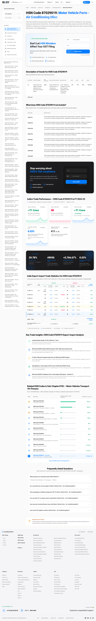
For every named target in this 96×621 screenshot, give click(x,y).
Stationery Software (58, 556)
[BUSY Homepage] (12, 2)
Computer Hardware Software (40, 547)
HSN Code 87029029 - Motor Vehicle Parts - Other (11, 290)
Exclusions (9, 36)
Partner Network (6, 584)
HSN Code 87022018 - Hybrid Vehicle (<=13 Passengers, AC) (12, 134)
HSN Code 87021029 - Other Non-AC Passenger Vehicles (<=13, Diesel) (11, 103)
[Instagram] (93, 618)
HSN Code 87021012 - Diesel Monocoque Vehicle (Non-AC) (11, 71)
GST (61, 2)
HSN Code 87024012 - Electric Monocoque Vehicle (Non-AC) (11, 210)
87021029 (30, 156)
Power (4, 542)
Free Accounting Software (23, 579)
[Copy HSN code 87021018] (34, 128)
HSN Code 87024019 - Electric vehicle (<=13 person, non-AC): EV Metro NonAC (12, 221)
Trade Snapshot (10, 39)
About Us (4, 575)
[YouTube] (88, 618)
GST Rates (77, 575)
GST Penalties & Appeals (59, 591)
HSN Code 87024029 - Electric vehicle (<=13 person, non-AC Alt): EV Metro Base (11, 242)
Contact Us (4, 577)
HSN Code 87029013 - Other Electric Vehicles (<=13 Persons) (12, 259)
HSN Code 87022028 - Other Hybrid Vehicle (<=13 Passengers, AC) (11, 154)
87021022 (30, 145)
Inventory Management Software (82, 554)
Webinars (20, 584)
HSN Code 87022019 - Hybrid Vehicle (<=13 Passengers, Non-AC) (12, 139)
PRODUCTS (49, 2)
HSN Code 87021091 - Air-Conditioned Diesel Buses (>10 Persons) (12, 109)
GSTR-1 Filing (57, 579)
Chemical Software (37, 545)
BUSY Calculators (21, 588)
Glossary (35, 579)
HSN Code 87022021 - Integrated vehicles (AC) (10, 144)
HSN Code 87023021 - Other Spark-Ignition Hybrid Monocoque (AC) (11, 186)
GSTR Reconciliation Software (81, 549)
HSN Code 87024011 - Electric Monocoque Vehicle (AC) (11, 206)
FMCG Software (36, 556)
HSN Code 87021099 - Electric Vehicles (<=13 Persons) (11, 119)
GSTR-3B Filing (57, 582)
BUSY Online (21, 537)
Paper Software (57, 547)
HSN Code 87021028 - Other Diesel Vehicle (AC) (11, 98)
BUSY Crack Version (70, 618)
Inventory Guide (36, 577)
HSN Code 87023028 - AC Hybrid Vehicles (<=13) (12, 196)
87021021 (30, 139)
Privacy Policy (61, 618)
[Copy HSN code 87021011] (34, 117)
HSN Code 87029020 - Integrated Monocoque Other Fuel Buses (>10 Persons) (11, 269)
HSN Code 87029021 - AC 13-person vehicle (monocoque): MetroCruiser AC (11, 275)
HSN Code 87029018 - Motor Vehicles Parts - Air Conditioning (12, 264)
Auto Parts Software (37, 540)
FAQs (8, 51)
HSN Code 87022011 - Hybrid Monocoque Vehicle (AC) (11, 123)
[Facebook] (90, 618)
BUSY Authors (36, 584)
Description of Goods (12, 33)
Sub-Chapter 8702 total (31, 323)
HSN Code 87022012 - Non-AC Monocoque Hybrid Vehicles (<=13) (11, 129)
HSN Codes (33, 7)
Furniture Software (37, 558)
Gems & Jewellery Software (60, 538)
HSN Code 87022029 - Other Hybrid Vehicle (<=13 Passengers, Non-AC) (11, 160)
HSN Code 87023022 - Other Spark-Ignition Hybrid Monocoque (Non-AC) (11, 191)
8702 (45, 84)
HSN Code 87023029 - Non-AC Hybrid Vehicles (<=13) (11, 201)
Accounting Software (8, 531)
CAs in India (36, 582)
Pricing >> (20, 547)
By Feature (77, 535)
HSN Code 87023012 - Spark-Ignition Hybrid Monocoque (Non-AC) (11, 171)
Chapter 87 (47, 7)
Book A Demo (77, 51)
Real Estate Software (58, 551)
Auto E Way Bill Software (80, 545)
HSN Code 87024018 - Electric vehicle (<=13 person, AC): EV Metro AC (11, 215)
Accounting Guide (37, 575)
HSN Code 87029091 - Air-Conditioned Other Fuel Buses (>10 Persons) (11, 296)
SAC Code (77, 588)
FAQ (19, 591)
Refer (3, 586)
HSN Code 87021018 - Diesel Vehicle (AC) (11, 76)
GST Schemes (57, 584)
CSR (38, 618)
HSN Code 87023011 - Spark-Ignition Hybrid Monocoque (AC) (12, 165)
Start (4, 538)
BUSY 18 (20, 595)
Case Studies (20, 582)
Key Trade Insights (11, 45)
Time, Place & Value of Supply (60, 588)
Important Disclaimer (12, 54)
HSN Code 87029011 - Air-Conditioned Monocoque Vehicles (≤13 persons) (11, 248)
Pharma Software (58, 549)
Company (4, 571)
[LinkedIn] (85, 618)
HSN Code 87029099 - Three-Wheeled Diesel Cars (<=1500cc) (12, 305)
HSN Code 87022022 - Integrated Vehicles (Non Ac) (11, 149)
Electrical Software (37, 549)
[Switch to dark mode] (92, 2)
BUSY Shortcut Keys (37, 586)
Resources (20, 571)
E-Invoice (77, 579)
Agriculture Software (37, 538)
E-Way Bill (77, 582)
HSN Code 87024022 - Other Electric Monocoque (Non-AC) (11, 232)
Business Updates (37, 591)
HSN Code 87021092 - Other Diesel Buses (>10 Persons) (11, 114)
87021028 (30, 150)
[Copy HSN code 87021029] (34, 156)
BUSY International (6, 582)
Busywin (35, 588)
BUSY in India (5, 579)
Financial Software (79, 542)
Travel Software (57, 558)
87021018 (30, 128)
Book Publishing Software (39, 542)
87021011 (30, 117)
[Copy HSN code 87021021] (34, 140)
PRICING (57, 2)
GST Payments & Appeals (59, 586)
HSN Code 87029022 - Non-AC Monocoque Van (11, 280)
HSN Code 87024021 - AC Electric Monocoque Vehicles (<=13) (11, 227)
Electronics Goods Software (39, 551)
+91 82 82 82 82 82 (12, 610)
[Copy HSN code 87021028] (34, 151)
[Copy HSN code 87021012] (34, 123)
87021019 (30, 134)
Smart (4, 540)
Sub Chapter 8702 (56, 7)
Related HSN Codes (11, 48)
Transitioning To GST (58, 593)
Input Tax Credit (78, 584)
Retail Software (57, 554)
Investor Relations (44, 618)
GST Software (78, 540)
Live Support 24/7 (8, 606)
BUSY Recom (21, 540)
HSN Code (77, 586)
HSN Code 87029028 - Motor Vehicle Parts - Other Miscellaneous (11, 286)
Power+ (5, 545)
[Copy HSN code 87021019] (34, 134)
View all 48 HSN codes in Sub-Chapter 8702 (59, 460)
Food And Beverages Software (40, 554)
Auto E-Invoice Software (80, 547)
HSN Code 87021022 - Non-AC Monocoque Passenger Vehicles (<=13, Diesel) (12, 93)
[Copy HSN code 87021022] (34, 145)
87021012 (30, 123)
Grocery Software (58, 540)
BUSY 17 (20, 593)
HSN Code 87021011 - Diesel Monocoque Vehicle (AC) (11, 67)
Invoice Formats (21, 586)
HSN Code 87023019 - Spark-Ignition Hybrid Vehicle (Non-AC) (12, 180)
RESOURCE (68, 2)
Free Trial (86, 2)
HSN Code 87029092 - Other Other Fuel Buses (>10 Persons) (12, 301)
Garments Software (37, 560)
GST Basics (56, 575)
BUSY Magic (5, 535)
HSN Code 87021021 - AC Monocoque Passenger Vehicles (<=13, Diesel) (12, 87)
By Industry (36, 535)
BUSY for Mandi (21, 542)
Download (20, 575)
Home (27, 7)
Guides (35, 571)
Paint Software (57, 545)
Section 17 (40, 7)
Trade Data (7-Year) (11, 42)
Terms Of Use (53, 618)
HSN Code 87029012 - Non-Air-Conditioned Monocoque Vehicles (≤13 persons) (12, 254)
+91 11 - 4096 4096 (30, 610)
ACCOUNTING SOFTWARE (39, 2)
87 (28, 84)
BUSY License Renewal (23, 577)
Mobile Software (57, 542)
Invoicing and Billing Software (81, 551)
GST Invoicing (78, 577)
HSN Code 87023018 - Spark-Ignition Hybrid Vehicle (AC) (11, 176)
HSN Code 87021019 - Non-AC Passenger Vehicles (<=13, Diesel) (11, 81)
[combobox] (12, 17)
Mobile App (20, 535)
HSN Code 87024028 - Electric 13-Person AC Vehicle (11, 237)
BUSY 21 (20, 597)
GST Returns (57, 577)
